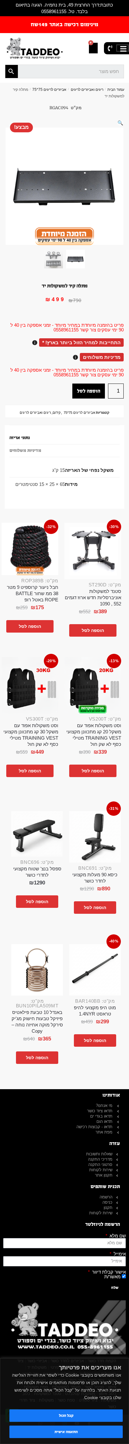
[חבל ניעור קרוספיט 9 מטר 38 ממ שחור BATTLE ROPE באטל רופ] (30, 549)
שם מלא (117, 1235)
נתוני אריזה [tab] (19, 437)
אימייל (119, 1253)
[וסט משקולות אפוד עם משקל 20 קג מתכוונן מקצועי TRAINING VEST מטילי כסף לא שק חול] (92, 685)
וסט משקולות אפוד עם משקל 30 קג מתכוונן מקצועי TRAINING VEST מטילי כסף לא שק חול (30, 735)
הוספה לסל (88, 391)
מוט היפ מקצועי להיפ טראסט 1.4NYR (95, 1010)
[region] (64, 1401)
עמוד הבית (115, 89)
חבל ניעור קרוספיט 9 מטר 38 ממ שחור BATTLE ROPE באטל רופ (32, 593)
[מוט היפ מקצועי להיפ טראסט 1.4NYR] (95, 970)
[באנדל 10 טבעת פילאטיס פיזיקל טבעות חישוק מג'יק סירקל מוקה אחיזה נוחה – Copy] (37, 970)
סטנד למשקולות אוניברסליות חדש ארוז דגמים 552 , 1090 (93, 597)
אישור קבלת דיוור (108, 1272)
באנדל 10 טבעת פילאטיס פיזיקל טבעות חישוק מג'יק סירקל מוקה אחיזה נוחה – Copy (37, 1022)
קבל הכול (66, 1415)
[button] (120, 122)
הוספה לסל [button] (93, 630)
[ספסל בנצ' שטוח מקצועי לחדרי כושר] (37, 834)
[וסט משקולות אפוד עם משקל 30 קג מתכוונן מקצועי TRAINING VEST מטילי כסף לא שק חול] (30, 685)
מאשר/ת (112, 1276)
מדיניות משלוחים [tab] (25, 450)
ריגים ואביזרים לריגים (87, 89)
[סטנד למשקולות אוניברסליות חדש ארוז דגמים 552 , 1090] (92, 551)
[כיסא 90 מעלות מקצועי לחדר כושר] (95, 837)
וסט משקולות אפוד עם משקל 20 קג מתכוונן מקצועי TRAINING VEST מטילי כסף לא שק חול (93, 735)
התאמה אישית (66, 1432)
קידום (56, 412)
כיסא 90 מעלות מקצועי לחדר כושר (94, 878)
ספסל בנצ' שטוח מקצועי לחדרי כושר (37, 872)
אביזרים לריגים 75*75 (49, 89)
